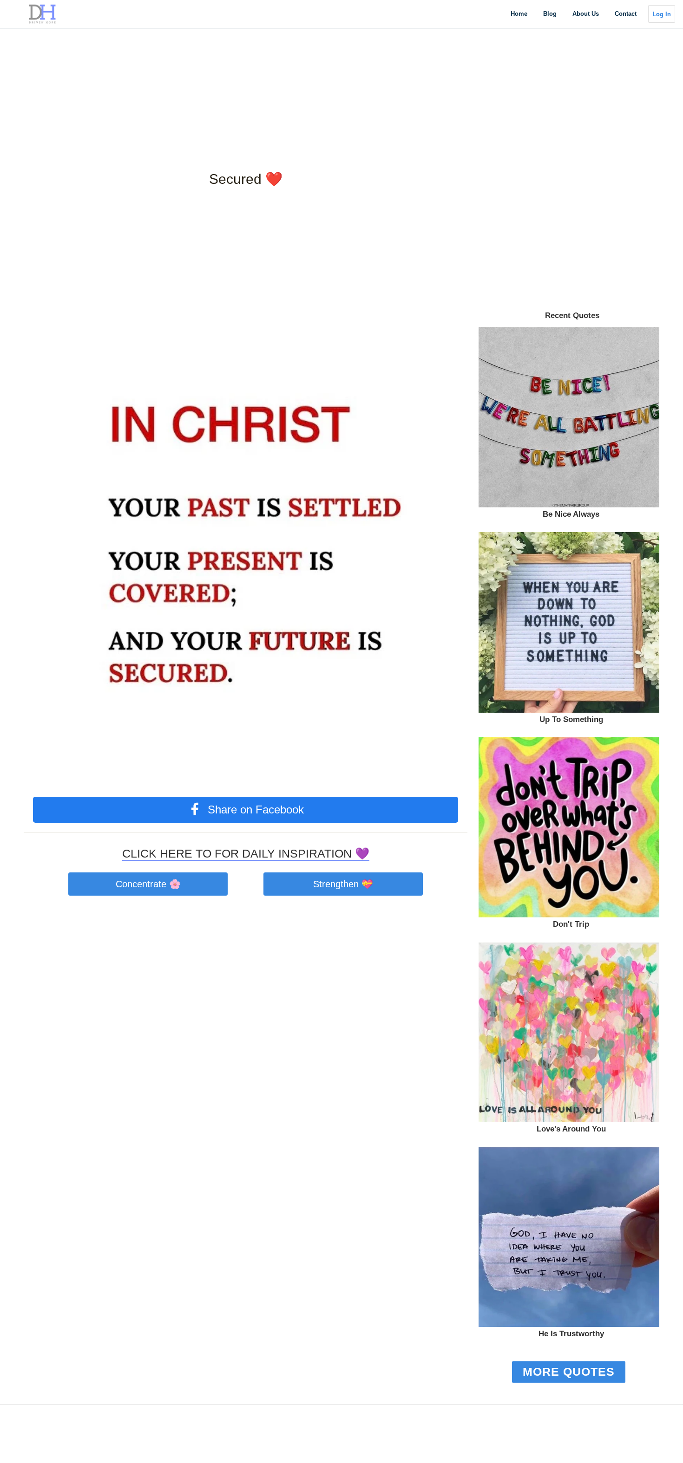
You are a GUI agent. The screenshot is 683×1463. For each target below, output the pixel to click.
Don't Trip (571, 924)
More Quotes (569, 1371)
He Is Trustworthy (571, 1333)
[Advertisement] (279, 65)
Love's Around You (571, 1129)
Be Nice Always (571, 514)
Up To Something (571, 719)
